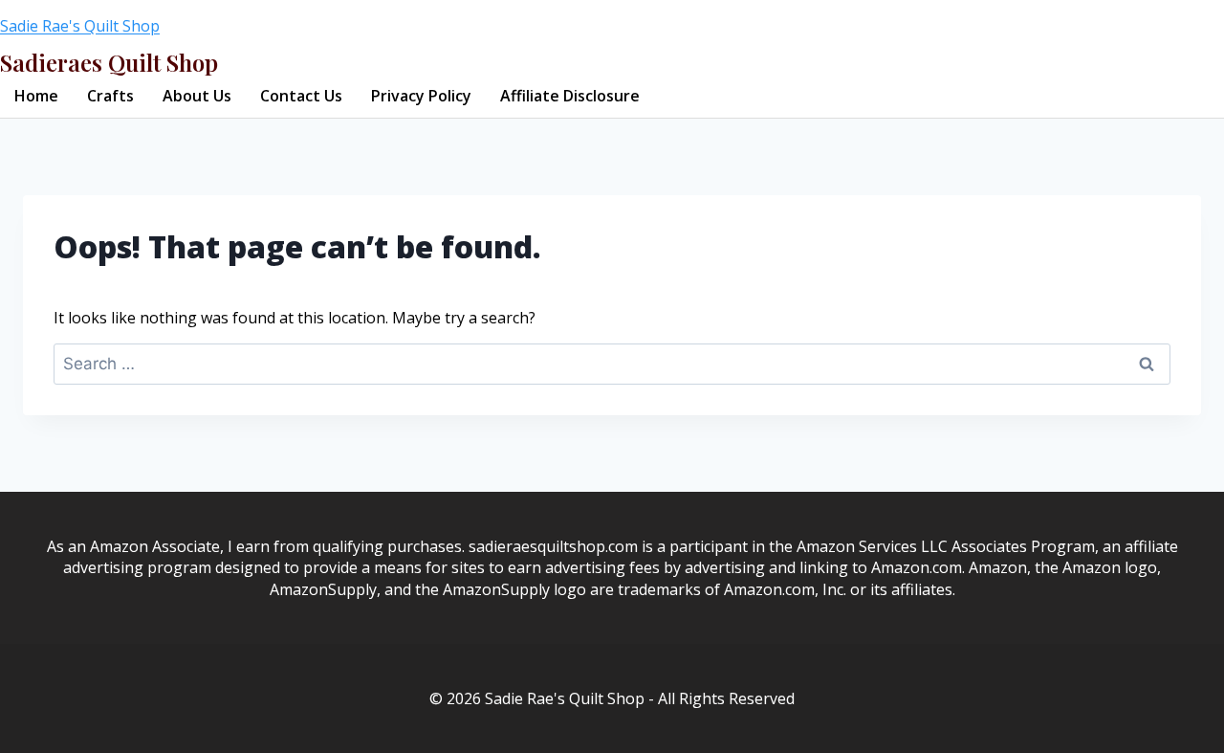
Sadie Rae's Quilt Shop (80, 25)
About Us (197, 95)
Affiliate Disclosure (570, 95)
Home (36, 95)
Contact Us (301, 95)
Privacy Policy (421, 95)
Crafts (110, 95)
